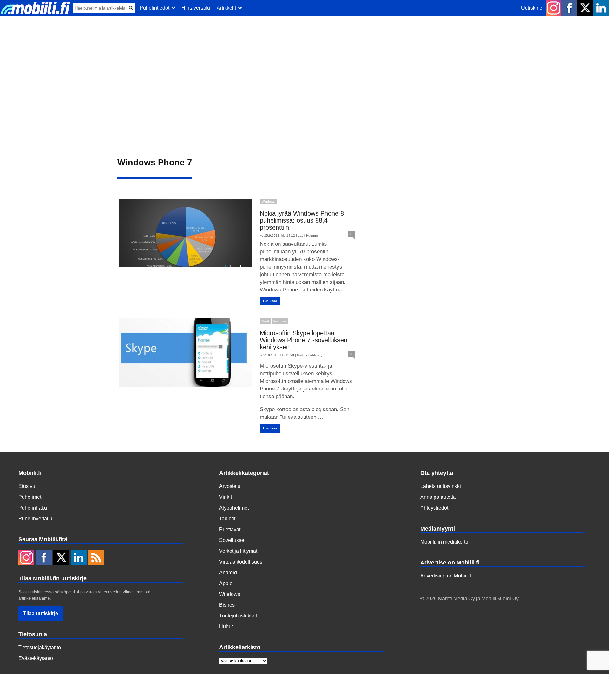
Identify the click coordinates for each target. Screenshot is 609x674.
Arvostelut (230, 486)
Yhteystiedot (434, 508)
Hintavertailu (195, 7)
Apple (225, 583)
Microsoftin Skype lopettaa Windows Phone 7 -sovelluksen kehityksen (303, 340)
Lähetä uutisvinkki (440, 486)
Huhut (226, 626)
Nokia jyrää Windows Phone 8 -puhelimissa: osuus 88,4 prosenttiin (304, 220)
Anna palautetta (438, 497)
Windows (268, 201)
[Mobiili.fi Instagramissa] (553, 8)
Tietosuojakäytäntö (39, 647)
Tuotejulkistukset (238, 615)
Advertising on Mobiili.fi (446, 575)
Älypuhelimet (234, 508)
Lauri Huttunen (309, 235)
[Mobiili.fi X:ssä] (585, 8)
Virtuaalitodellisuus (240, 561)
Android (228, 572)
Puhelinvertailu (35, 518)
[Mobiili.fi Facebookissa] (569, 8)
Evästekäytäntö (35, 658)
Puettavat (229, 529)
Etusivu (26, 486)
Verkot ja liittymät (238, 551)
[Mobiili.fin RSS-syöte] (96, 558)
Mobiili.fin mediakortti (444, 541)
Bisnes (227, 605)
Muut (265, 321)
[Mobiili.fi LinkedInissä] (601, 8)
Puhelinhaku (32, 508)
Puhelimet (29, 497)
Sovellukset (232, 540)
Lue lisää (270, 301)
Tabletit (227, 518)
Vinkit (225, 497)
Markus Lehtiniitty (309, 355)
